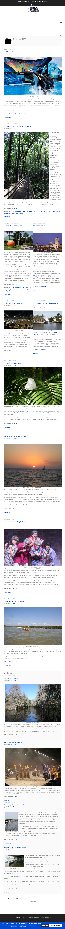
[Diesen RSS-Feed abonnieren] (60, 35)
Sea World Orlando (10, 52)
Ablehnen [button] (45, 925)
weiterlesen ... (7, 117)
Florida (15, 111)
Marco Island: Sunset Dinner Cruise (15, 436)
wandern (22, 213)
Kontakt (31, 917)
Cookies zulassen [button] (56, 925)
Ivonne (14, 54)
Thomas (14, 128)
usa (13, 113)
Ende (23, 898)
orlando (28, 113)
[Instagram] (33, 5)
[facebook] (31, 5)
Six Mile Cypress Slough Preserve (28, 211)
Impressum (36, 917)
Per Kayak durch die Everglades (14, 601)
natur (45, 211)
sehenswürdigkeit (25, 289)
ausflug (6, 291)
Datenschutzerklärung (45, 917)
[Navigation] (61, 23)
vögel (55, 211)
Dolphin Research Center (27, 813)
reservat (50, 211)
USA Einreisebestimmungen (39, 1)
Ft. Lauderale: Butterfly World (13, 363)
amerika (22, 287)
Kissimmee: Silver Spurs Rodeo (13, 303)
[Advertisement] (34, 16)
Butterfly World (24, 411)
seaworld (22, 113)
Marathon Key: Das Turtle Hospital (15, 848)
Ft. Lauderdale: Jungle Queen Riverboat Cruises (45, 304)
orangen (10, 289)
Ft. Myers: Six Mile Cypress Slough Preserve (18, 126)
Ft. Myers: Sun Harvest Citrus (13, 226)
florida (17, 113)
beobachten (7, 213)
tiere (59, 211)
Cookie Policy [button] (14, 926)
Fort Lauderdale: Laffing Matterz (14, 522)
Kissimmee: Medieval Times (13, 742)
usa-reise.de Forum (23, 1)
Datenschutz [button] (22, 926)
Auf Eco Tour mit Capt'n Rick (13, 678)
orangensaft (16, 289)
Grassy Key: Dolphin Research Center (15, 805)
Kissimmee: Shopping (39, 226)
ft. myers (41, 211)
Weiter (17, 898)
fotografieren (15, 213)
